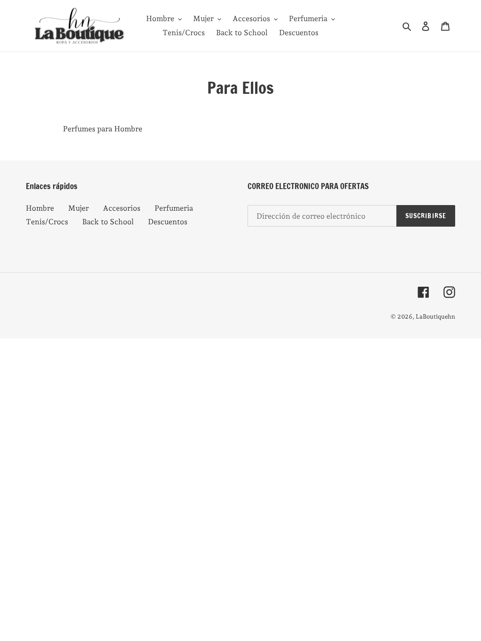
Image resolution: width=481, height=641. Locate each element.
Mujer (78, 208)
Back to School (108, 221)
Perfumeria (174, 208)
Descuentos (167, 221)
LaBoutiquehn (435, 316)
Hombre (40, 208)
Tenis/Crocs (47, 221)
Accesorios (121, 208)
